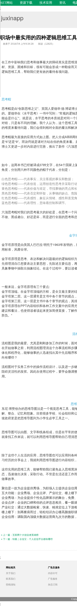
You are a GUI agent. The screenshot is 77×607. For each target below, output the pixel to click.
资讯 (62, 2)
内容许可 (52, 573)
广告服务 (52, 578)
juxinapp (12, 17)
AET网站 (6, 2)
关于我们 (10, 573)
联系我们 (10, 578)
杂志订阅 (52, 584)
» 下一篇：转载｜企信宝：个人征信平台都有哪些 (27, 539)
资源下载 (26, 2)
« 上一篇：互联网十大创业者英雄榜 (19, 535)
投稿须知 (10, 584)
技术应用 (45, 2)
